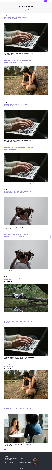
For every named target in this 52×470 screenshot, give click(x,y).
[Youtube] (12, 462)
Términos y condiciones (28, 462)
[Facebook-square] (5, 462)
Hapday (5, 194)
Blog (20, 459)
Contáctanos (21, 458)
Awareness (5, 15)
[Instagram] (8, 462)
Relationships (39, 458)
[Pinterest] (10, 462)
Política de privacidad (21, 462)
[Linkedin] (14, 462)
